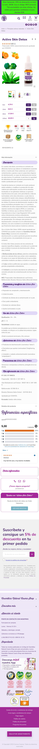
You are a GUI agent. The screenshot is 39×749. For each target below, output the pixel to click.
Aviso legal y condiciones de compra (19, 713)
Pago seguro (19, 716)
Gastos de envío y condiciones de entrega (19, 710)
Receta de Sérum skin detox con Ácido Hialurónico (19, 502)
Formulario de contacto (8, 623)
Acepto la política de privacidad (16, 560)
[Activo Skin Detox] (34, 86)
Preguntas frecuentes (19, 725)
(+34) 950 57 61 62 (7, 637)
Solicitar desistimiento (19, 734)
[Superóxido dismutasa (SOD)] (32, 39)
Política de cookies (19, 719)
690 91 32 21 (20, 637)
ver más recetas (19, 508)
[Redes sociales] (31, 24)
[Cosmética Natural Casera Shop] (4, 18)
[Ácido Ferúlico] (35, 39)
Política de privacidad (19, 722)
